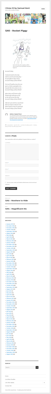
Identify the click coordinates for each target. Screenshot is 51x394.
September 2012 (10, 307)
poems (30, 125)
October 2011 (9, 328)
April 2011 (9, 339)
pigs (17, 126)
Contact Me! (8, 385)
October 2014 (9, 266)
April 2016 (9, 237)
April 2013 (9, 294)
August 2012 (9, 309)
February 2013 (10, 298)
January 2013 (9, 300)
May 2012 (8, 315)
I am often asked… (10, 382)
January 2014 (9, 279)
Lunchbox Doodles (25, 125)
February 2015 (10, 259)
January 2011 (9, 345)
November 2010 (10, 348)
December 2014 (10, 263)
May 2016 (8, 235)
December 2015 (10, 244)
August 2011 (9, 332)
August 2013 (9, 289)
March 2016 (9, 239)
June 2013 (8, 291)
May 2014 (8, 272)
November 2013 (10, 283)
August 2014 (9, 270)
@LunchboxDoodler (31, 118)
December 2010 (10, 346)
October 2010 (9, 350)
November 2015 (10, 246)
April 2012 (9, 317)
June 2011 (8, 335)
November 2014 (10, 265)
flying (6, 126)
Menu (43, 8)
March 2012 (9, 319)
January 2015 (9, 261)
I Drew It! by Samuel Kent (17, 8)
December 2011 (10, 324)
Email (7, 169)
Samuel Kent (10, 125)
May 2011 (8, 337)
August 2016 (9, 233)
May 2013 (8, 292)
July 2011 (8, 333)
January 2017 (9, 224)
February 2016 (10, 240)
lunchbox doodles (12, 126)
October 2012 (9, 306)
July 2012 (8, 311)
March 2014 (9, 276)
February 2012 (10, 320)
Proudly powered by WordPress (24, 390)
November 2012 (10, 304)
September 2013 (10, 287)
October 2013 (9, 285)
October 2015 (9, 248)
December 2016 (10, 226)
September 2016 (10, 231)
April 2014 (9, 274)
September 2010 (10, 352)
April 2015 (9, 255)
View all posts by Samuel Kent (16, 119)
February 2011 (10, 343)
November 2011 (10, 326)
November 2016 (10, 227)
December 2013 (10, 281)
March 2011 (9, 341)
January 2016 (9, 242)
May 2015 (8, 253)
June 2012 (8, 313)
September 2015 (10, 250)
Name (7, 162)
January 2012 (9, 322)
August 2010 (9, 354)
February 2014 (10, 278)
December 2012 (10, 302)
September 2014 (10, 268)
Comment (7, 142)
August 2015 (9, 252)
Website (7, 175)
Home (6, 376)
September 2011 (10, 330)
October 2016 (9, 229)
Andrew (35, 125)
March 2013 (9, 296)
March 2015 (9, 257)
